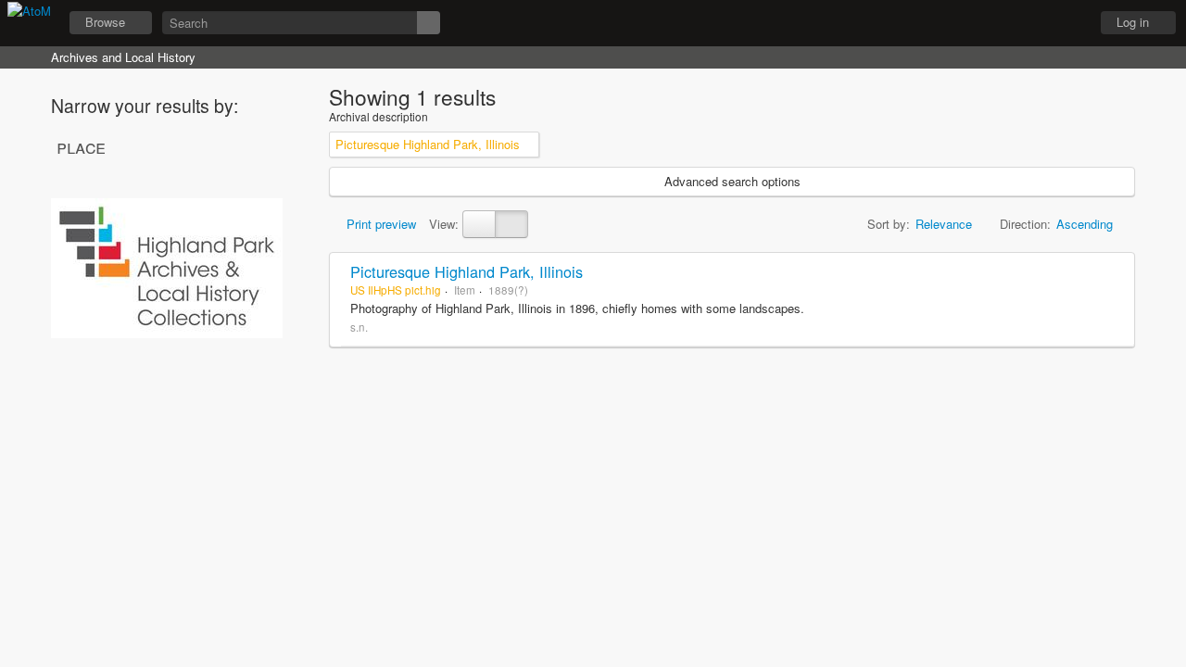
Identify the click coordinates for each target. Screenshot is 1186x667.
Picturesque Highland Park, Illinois (466, 271)
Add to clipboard (1115, 271)
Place (81, 146)
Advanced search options (732, 181)
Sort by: (888, 224)
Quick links (1066, 23)
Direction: (1025, 224)
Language (1020, 23)
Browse (105, 22)
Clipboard (974, 23)
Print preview (379, 224)
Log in (1133, 22)
